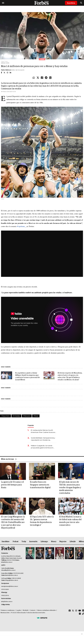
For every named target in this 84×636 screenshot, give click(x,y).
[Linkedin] (50, 78)
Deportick (5, 416)
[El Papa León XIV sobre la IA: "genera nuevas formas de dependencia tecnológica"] (42, 506)
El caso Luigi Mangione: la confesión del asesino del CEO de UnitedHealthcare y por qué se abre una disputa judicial (13, 522)
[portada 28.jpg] (60, 553)
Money (53, 541)
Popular (31, 425)
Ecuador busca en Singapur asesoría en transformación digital (40, 485)
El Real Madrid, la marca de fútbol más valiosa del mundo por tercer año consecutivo (70, 521)
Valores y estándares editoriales (46, 610)
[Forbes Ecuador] (42, 3)
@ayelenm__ (22, 226)
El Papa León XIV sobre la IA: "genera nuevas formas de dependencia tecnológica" (42, 521)
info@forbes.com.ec (6, 562)
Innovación (33, 541)
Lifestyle (73, 541)
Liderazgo (44, 541)
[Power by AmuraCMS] (42, 618)
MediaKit (25, 610)
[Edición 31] (30, 553)
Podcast (15, 541)
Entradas (16, 416)
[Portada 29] (50, 553)
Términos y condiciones (8, 610)
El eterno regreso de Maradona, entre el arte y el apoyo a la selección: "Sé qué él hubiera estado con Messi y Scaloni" (70, 376)
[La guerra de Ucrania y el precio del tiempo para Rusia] (13, 471)
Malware (26, 416)
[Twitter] (38, 78)
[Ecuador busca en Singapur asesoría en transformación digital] (42, 471)
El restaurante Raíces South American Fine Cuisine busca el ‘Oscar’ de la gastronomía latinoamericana (43, 431)
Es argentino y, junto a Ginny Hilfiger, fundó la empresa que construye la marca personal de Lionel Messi (27, 376)
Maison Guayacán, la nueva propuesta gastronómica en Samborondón (42, 447)
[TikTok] (83, 613)
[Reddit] (46, 78)
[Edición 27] (69, 553)
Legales (18, 610)
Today (24, 541)
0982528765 (5, 595)
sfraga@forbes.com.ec (11, 580)
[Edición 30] (40, 553)
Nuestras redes (5, 612)
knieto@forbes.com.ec (11, 575)
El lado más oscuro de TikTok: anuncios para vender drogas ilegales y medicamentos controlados (70, 487)
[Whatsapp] (34, 78)
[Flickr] (80, 613)
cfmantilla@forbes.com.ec (8, 570)
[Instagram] (76, 610)
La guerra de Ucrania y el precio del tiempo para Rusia (12, 485)
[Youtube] (79, 610)
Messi (36, 416)
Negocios (62, 541)
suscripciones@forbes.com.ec (9, 586)
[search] (81, 3)
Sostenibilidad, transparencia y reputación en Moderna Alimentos (43, 439)
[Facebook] (42, 78)
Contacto (32, 610)
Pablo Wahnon (6, 70)
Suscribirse (71, 3)
